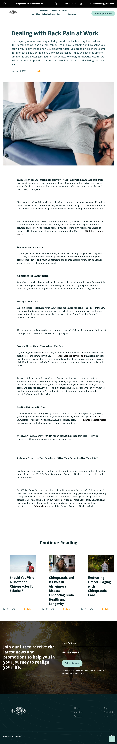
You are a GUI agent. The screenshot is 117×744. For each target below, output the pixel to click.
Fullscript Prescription (51, 14)
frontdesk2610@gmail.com (102, 4)
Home (77, 708)
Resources (72, 14)
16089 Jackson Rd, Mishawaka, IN (28, 4)
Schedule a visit (42, 506)
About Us (78, 712)
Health (39, 71)
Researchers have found (71, 356)
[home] (18, 12)
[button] (40, 10)
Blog (38, 14)
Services (43, 11)
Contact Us (55, 11)
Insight (27, 609)
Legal (106, 716)
